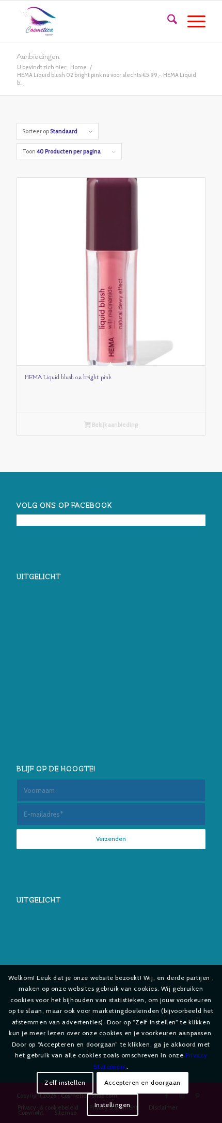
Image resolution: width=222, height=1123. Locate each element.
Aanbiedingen (38, 56)
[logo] (92, 21)
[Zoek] (167, 21)
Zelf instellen (64, 1082)
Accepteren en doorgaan (142, 1082)
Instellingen (112, 1105)
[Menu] (191, 21)
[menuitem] (167, 21)
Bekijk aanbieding (114, 424)
